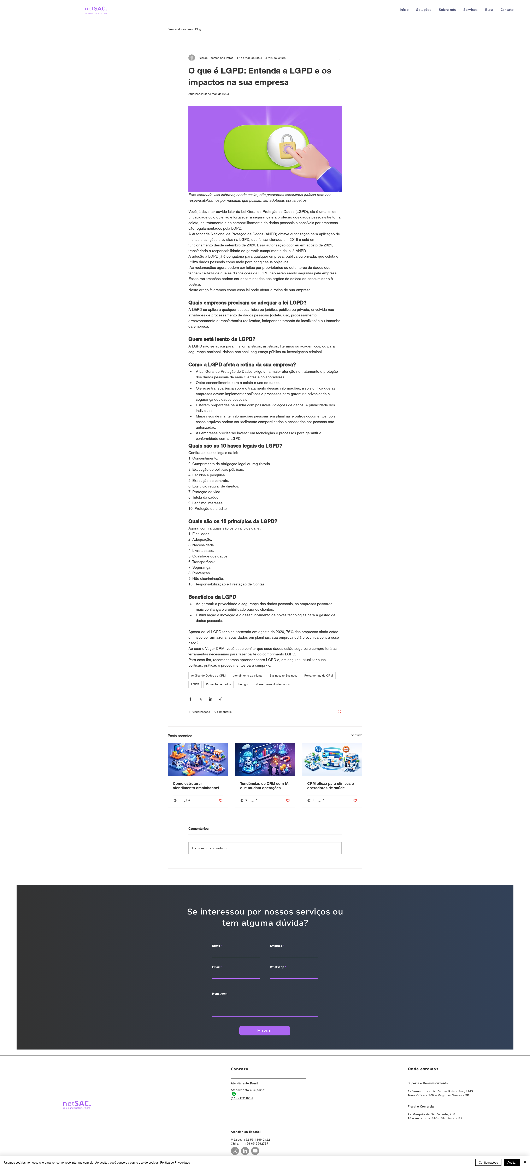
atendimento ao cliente (248, 675)
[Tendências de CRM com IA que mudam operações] (265, 759)
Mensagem (219, 993)
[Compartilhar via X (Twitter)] (200, 699)
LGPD (195, 684)
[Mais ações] (339, 57)
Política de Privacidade (175, 1162)
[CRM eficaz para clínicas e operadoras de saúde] (332, 759)
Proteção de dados (218, 684)
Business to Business (283, 675)
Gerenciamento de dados (273, 684)
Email (216, 967)
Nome (216, 945)
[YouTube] (255, 1151)
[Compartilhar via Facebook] (190, 699)
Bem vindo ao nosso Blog (184, 29)
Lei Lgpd (243, 684)
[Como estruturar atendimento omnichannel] (198, 759)
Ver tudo (356, 735)
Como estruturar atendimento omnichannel (196, 785)
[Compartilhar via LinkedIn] (211, 699)
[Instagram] (235, 1151)
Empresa (276, 945)
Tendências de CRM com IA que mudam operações (264, 785)
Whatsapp (277, 967)
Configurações (488, 1162)
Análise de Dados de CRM (208, 675)
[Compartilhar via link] (221, 699)
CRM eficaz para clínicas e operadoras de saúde (330, 785)
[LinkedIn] (245, 1151)
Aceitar (512, 1162)
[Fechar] (525, 1162)
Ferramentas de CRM (318, 675)
